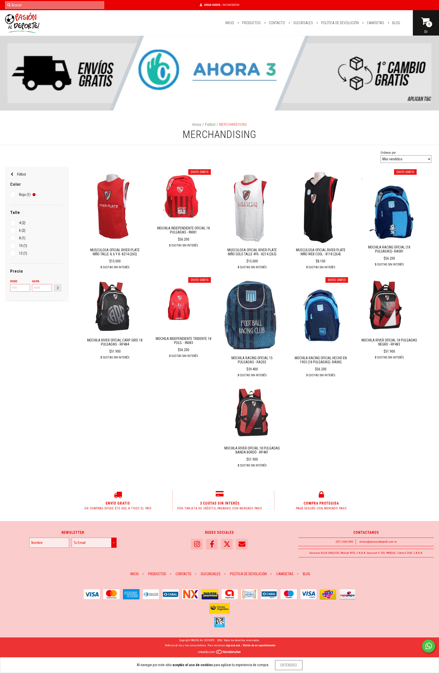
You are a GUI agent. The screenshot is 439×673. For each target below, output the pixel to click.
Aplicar (57, 288)
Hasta (35, 281)
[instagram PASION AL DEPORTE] (197, 544)
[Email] (242, 544)
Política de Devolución (339, 23)
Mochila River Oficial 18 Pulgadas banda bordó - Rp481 (252, 450)
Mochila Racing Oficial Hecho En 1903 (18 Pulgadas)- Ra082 (321, 360)
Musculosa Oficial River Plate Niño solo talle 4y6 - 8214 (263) (252, 252)
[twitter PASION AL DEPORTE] (227, 544)
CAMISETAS (375, 23)
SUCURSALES (302, 23)
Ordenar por (388, 152)
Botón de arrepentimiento (259, 645)
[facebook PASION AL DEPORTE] (212, 544)
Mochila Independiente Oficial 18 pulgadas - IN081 (183, 230)
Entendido (288, 665)
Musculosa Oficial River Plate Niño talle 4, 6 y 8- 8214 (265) (115, 252)
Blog (395, 23)
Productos (251, 23)
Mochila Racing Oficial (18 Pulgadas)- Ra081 (389, 249)
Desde (13, 281)
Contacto (276, 23)
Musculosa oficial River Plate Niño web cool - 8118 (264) (321, 252)
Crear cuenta (212, 5)
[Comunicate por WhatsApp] (428, 646)
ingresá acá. (233, 645)
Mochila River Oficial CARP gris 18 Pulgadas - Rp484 (115, 342)
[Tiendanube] (219, 653)
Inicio (229, 23)
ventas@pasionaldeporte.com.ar (378, 541)
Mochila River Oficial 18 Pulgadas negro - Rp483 (389, 342)
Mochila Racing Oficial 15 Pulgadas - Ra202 (252, 360)
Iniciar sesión (231, 5)
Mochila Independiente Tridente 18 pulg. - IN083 (183, 341)
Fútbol (210, 124)
